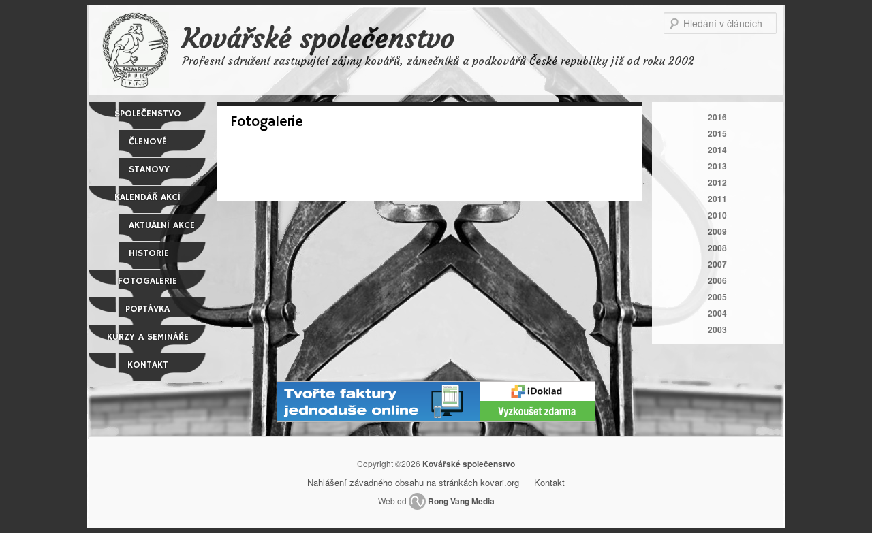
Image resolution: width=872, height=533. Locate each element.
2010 (717, 215)
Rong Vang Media (461, 501)
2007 (717, 264)
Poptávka (147, 309)
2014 (717, 150)
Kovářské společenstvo (318, 38)
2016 (717, 117)
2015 (717, 133)
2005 (717, 297)
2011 (717, 199)
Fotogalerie (147, 281)
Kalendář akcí (147, 197)
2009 (717, 231)
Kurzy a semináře (148, 337)
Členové (148, 141)
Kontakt (147, 365)
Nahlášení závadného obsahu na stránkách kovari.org (413, 482)
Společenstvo (147, 114)
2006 (717, 280)
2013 (717, 166)
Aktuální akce (162, 225)
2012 (717, 182)
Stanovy (149, 169)
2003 (717, 329)
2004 (717, 313)
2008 (717, 248)
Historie (149, 253)
